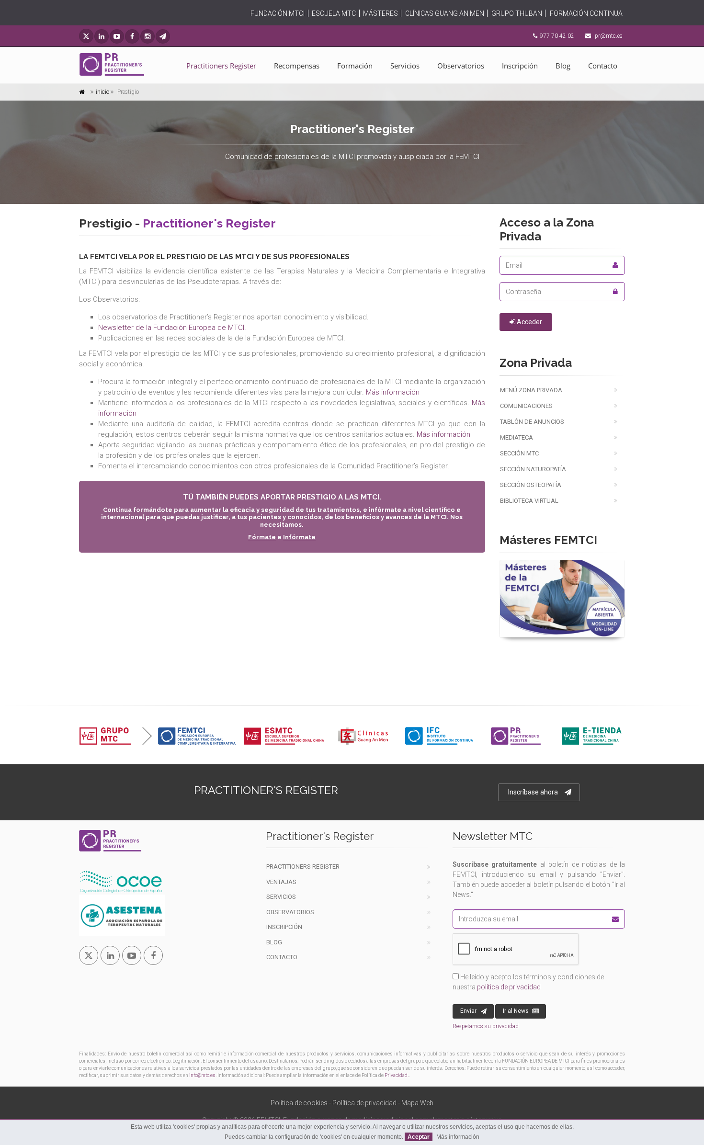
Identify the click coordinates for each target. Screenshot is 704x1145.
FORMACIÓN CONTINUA (586, 13)
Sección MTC (519, 453)
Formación (355, 65)
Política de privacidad (364, 1103)
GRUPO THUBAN (516, 13)
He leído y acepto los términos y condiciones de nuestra (528, 982)
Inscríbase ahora (533, 792)
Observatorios (460, 65)
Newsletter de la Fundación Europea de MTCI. (172, 327)
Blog (563, 65)
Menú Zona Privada (531, 390)
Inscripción (520, 65)
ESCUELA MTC (334, 13)
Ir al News (516, 1011)
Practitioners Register (221, 65)
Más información (393, 392)
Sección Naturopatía (533, 469)
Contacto (602, 65)
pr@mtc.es (609, 36)
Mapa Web (417, 1103)
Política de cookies (299, 1103)
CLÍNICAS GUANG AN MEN (444, 13)
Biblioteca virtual (529, 500)
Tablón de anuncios (532, 421)
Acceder (528, 322)
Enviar (468, 1011)
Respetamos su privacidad (486, 1026)
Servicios (405, 65)
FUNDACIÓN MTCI (277, 13)
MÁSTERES (380, 13)
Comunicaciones (526, 405)
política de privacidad (509, 987)
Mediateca (516, 437)
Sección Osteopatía (530, 484)
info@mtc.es (202, 1075)
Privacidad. (397, 1075)
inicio (102, 92)
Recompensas (296, 65)
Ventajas (281, 881)
